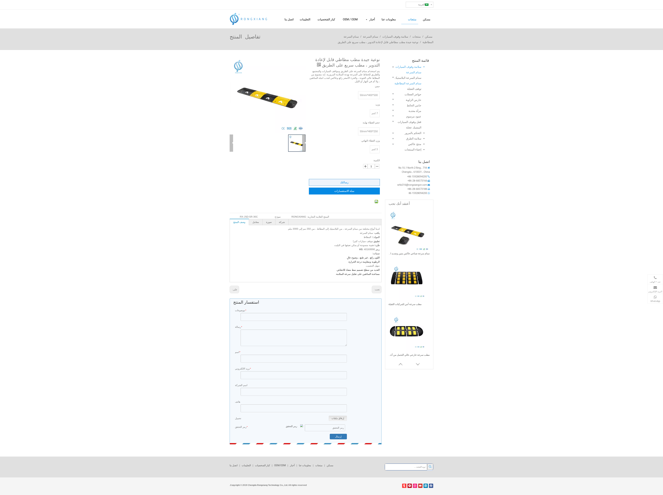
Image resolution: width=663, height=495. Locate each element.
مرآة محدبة (415, 111)
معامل (255, 222)
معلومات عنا (305, 465)
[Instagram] (415, 486)
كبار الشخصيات (262, 465)
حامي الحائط (414, 105)
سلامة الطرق (413, 138)
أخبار (292, 465)
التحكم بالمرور (413, 133)
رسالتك (344, 182)
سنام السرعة (413, 72)
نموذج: (277, 216)
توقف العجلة (414, 89)
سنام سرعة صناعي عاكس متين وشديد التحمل (409, 253)
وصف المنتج (239, 222)
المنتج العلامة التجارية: (318, 216)
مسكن (330, 465)
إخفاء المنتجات (413, 149)
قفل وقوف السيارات (409, 122)
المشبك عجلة (413, 127)
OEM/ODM (280, 465)
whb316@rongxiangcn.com (412, 184)
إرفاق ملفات (338, 418)
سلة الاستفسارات (344, 191)
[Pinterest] (409, 486)
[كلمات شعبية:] (430, 467)
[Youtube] (420, 486)
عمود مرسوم (413, 116)
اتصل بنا (234, 465)
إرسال (338, 436)
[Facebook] (431, 486)
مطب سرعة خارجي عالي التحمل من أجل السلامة (409, 354)
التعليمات (246, 465)
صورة (269, 222)
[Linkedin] (426, 486)
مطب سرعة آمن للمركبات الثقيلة (405, 304)
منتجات (319, 465)
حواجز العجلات (413, 94)
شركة (282, 222)
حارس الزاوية (413, 100)
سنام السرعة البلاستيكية (407, 77)
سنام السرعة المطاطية (408, 83)
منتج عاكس (414, 144)
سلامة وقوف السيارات (408, 66)
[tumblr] (404, 486)
